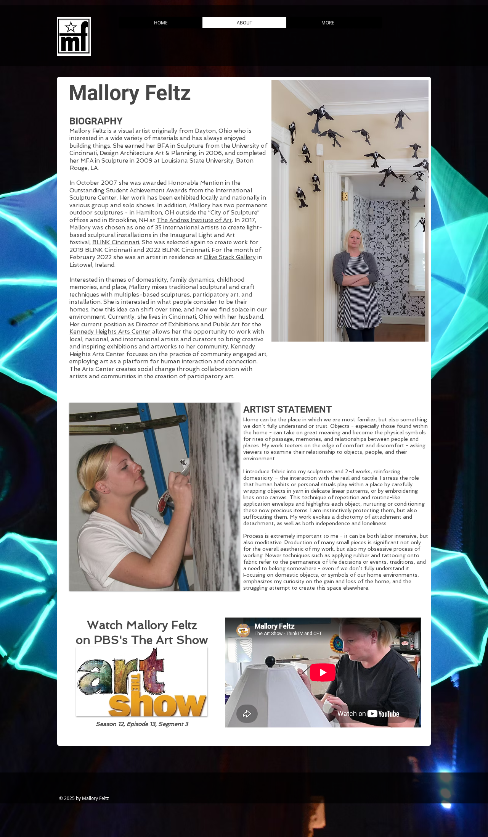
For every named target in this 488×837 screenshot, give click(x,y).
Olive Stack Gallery (230, 257)
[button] (350, 211)
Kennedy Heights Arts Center (110, 331)
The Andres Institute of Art (194, 220)
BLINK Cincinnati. (116, 242)
